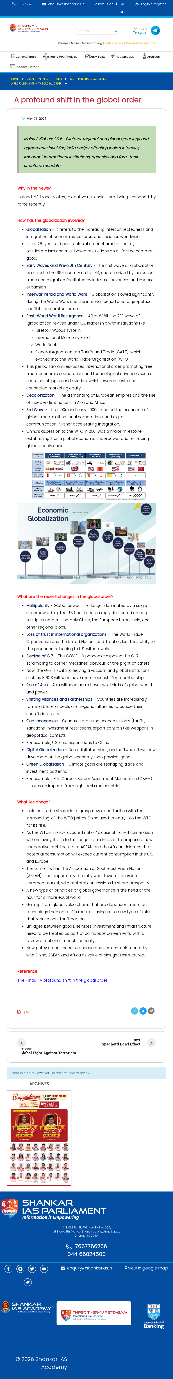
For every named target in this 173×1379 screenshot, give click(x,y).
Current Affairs (26, 57)
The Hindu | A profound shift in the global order (62, 980)
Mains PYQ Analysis (63, 57)
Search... (84, 31)
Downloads (125, 57)
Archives (153, 57)
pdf (26, 1011)
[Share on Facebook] (134, 1011)
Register (159, 4)
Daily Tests (97, 57)
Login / (146, 4)
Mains (61, 43)
